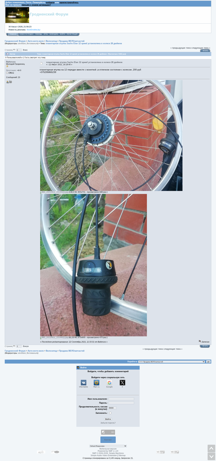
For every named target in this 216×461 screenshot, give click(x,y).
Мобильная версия (108, 449)
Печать (205, 51)
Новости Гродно (26, 34)
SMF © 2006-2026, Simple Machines (108, 453)
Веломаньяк (32, 43)
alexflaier (22, 43)
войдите (50, 2)
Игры (46, 34)
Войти (62, 34)
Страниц (9, 50)
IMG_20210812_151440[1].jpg (54, 337)
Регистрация (72, 34)
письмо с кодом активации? (36, 5)
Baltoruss (10, 62)
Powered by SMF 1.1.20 (108, 451)
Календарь (54, 34)
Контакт (108, 440)
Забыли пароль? (108, 423)
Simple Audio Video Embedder (104, 455)
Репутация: (11, 70)
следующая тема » (200, 48)
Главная (13, 34)
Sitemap (122, 455)
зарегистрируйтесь (69, 2)
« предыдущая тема (180, 48)
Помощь (38, 34)
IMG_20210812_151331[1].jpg (54, 192)
